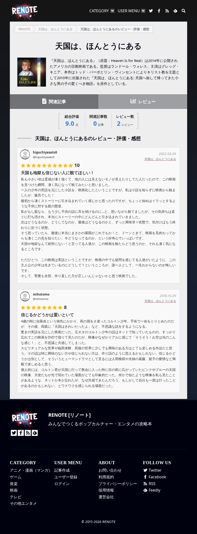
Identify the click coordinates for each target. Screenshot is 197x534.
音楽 (14, 483)
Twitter (155, 470)
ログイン (62, 483)
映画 (14, 490)
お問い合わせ (110, 470)
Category (99, 10)
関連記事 (57, 101)
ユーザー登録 (65, 477)
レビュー (146, 101)
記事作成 (62, 470)
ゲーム (15, 477)
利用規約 (106, 477)
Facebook (157, 477)
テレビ (15, 496)
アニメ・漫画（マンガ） (31, 470)
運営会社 (106, 496)
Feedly (154, 490)
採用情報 (106, 490)
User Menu (129, 10)
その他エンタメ (23, 503)
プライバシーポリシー (117, 483)
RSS (151, 483)
